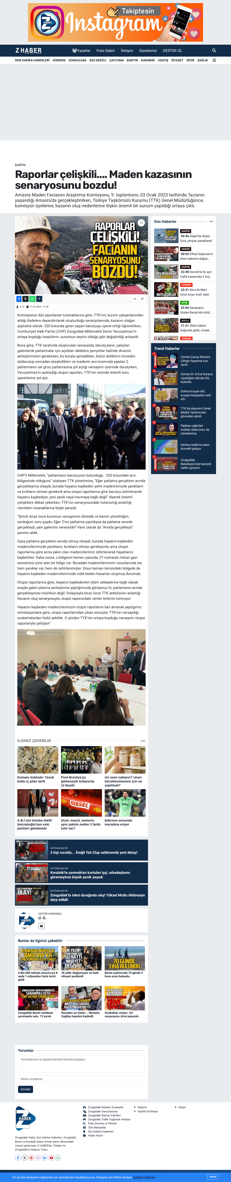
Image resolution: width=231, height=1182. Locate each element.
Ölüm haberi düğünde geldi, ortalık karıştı (194, 328)
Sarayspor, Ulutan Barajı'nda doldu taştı (195, 310)
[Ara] (214, 50)
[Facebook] (18, 1158)
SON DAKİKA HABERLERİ (32, 60)
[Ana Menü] (214, 60)
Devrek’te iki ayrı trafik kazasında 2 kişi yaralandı (196, 274)
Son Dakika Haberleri (101, 1131)
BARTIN (132, 60)
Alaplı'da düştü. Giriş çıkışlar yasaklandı (196, 238)
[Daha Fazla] (39, 299)
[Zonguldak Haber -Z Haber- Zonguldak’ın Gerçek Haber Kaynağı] (28, 50)
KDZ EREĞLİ (98, 60)
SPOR (190, 60)
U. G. (22, 306)
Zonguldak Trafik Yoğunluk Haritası (109, 1119)
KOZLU (185, 320)
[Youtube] (51, 1158)
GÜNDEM (59, 60)
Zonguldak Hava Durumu (103, 1111)
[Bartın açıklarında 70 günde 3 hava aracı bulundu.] (125, 958)
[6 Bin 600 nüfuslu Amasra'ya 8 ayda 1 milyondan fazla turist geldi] (38, 958)
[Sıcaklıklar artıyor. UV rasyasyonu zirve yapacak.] (125, 998)
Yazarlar (83, 50)
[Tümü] (211, 221)
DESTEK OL (172, 50)
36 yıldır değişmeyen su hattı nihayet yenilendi (80, 974)
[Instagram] (38, 1158)
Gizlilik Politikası (148, 1111)
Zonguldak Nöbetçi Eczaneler (105, 1107)
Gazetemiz (148, 50)
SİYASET (177, 60)
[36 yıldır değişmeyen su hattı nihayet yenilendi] (81, 958)
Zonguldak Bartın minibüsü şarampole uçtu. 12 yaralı (35, 1014)
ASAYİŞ (163, 60)
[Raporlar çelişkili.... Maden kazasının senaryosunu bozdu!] (81, 255)
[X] (25, 1158)
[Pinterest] (31, 1158)
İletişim (127, 50)
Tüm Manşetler (97, 1127)
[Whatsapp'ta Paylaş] (32, 299)
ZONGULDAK (77, 60)
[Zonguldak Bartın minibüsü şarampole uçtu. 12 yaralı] (38, 998)
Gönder (26, 1089)
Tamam (212, 1177)
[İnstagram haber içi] (115, 22)
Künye (182, 1107)
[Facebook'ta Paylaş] (18, 299)
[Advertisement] (115, 112)
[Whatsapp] (58, 1158)
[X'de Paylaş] (25, 299)
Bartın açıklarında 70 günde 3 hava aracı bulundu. (124, 974)
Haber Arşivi (95, 1135)
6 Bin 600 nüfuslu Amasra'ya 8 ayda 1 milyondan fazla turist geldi (38, 976)
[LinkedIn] (45, 1158)
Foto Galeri (106, 50)
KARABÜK (148, 60)
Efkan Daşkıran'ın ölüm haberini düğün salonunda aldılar (196, 256)
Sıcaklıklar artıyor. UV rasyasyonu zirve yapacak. (122, 1014)
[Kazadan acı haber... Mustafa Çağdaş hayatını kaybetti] (81, 998)
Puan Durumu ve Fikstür (102, 1123)
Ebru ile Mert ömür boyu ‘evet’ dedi (194, 292)
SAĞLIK (202, 60)
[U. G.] (26, 920)
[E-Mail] (41, 926)
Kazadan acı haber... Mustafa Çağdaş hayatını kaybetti (80, 1014)
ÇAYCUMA (116, 60)
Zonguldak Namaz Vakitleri (104, 1115)
